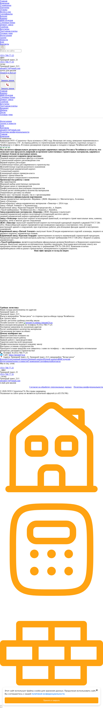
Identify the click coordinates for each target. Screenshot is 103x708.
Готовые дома (6, 33)
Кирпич (3, 18)
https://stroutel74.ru (44, 322)
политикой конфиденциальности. (48, 694)
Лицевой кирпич (35, 359)
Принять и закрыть (51, 700)
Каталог (3, 16)
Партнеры (4, 7)
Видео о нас (5, 12)
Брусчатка (4, 29)
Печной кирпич (50, 359)
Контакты (4, 44)
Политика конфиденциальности (14, 132)
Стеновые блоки (7, 22)
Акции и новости (8, 123)
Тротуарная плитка (8, 31)
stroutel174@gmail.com (10, 68)
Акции (3, 37)
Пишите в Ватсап (8, 72)
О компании (5, 5)
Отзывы (3, 9)
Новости (4, 40)
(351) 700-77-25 (7, 55)
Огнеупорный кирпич (17, 359)
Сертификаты (6, 14)
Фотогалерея (6, 35)
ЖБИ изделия (64, 359)
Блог (2, 42)
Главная (3, 91)
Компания (4, 3)
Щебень (3, 110)
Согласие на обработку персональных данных (50, 387)
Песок (3, 112)
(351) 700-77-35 (7, 62)
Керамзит (4, 108)
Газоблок (4, 27)
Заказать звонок (7, 80)
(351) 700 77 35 (7, 374)
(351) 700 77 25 (7, 368)
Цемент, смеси (6, 25)
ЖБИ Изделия (6, 20)
